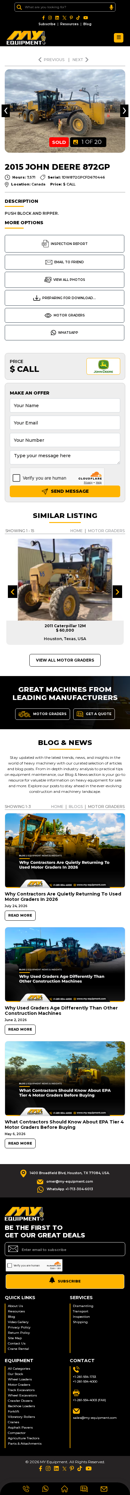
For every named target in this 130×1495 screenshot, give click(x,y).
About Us (15, 1306)
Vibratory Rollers (21, 1417)
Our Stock (15, 1374)
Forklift (13, 1411)
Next (78, 59)
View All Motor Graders (65, 660)
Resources (69, 24)
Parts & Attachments (25, 1443)
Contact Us (17, 1343)
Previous (54, 59)
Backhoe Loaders (21, 1406)
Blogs (76, 806)
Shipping (80, 1322)
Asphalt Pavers (20, 1427)
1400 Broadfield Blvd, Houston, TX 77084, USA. (70, 1173)
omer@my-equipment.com (69, 1182)
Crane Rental (18, 1349)
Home (76, 530)
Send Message (69, 491)
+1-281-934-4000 (85, 1381)
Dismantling (83, 1306)
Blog (87, 24)
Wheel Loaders (20, 1379)
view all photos (69, 280)
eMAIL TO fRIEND (69, 262)
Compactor (17, 1433)
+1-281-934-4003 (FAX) (89, 1400)
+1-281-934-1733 (84, 1377)
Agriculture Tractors (23, 1438)
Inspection (81, 1317)
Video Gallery (18, 1322)
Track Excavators (21, 1390)
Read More (20, 915)
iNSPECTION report (69, 244)
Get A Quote (98, 714)
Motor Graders (69, 315)
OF (92, 142)
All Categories (19, 1369)
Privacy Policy (19, 1327)
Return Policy (19, 1333)
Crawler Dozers (20, 1401)
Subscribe (47, 24)
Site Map (15, 1338)
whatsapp (68, 333)
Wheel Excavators (22, 1395)
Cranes (13, 1422)
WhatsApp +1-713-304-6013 (70, 1189)
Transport (80, 1311)
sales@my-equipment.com (95, 1418)
